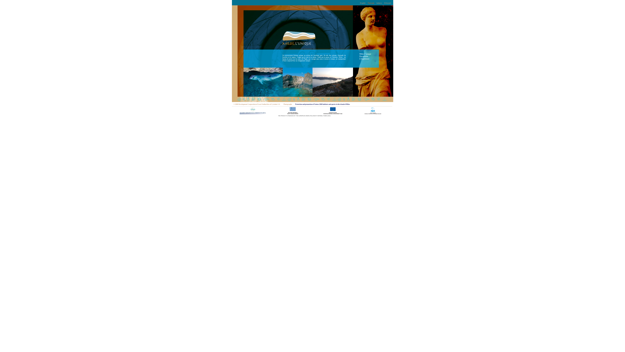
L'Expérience (364, 59)
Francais (371, 3)
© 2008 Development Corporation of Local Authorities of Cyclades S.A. (257, 104)
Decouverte (363, 56)
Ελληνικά (387, 3)
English (363, 3)
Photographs (288, 104)
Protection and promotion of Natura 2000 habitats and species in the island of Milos (322, 104)
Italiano (379, 3)
